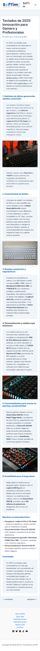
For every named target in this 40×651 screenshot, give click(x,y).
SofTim (26, 5)
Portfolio (20, 627)
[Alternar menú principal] (35, 4)
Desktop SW (20, 625)
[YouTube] (27, 631)
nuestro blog (22, 83)
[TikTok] (23, 631)
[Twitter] (17, 631)
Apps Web (20, 617)
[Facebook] (13, 631)
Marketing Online (20, 622)
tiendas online (11, 78)
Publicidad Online (20, 619)
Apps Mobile (20, 614)
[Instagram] (20, 631)
